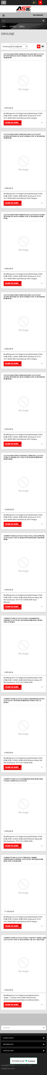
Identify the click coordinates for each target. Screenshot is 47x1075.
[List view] (42, 46)
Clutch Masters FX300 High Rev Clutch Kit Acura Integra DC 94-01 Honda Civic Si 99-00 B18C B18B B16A (24, 377)
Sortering (6, 46)
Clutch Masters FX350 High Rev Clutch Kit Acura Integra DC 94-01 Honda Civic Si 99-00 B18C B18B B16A (24, 297)
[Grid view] (38, 46)
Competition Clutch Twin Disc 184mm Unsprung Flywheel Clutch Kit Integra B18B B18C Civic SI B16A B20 (23, 859)
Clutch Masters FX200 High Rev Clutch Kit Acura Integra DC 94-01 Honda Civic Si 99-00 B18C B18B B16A (24, 136)
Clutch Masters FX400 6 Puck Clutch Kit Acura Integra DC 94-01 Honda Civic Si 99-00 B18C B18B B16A (24, 216)
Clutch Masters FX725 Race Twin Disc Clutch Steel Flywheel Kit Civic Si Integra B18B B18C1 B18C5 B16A (23, 457)
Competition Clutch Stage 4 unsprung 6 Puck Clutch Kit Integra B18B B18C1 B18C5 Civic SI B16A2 (24, 700)
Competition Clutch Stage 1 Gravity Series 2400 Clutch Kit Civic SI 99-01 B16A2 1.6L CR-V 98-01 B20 (25, 939)
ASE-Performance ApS (23, 1065)
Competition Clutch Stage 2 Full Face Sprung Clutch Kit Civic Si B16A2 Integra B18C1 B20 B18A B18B (24, 537)
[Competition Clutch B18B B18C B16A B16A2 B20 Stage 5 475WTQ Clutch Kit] (23, 806)
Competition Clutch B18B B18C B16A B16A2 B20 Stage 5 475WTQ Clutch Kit (23, 780)
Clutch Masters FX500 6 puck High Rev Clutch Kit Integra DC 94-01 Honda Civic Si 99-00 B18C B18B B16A (24, 56)
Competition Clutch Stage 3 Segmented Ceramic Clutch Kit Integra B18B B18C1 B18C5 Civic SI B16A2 (23, 620)
